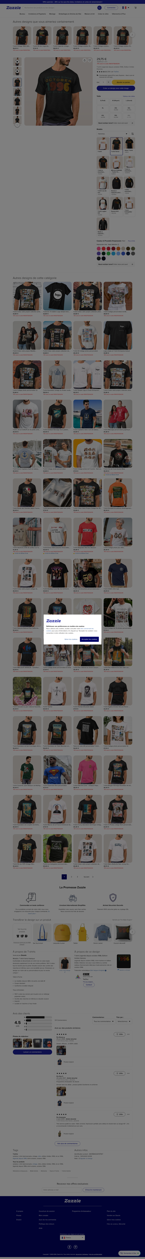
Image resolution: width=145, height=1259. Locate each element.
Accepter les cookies (89, 639)
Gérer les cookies (71, 639)
